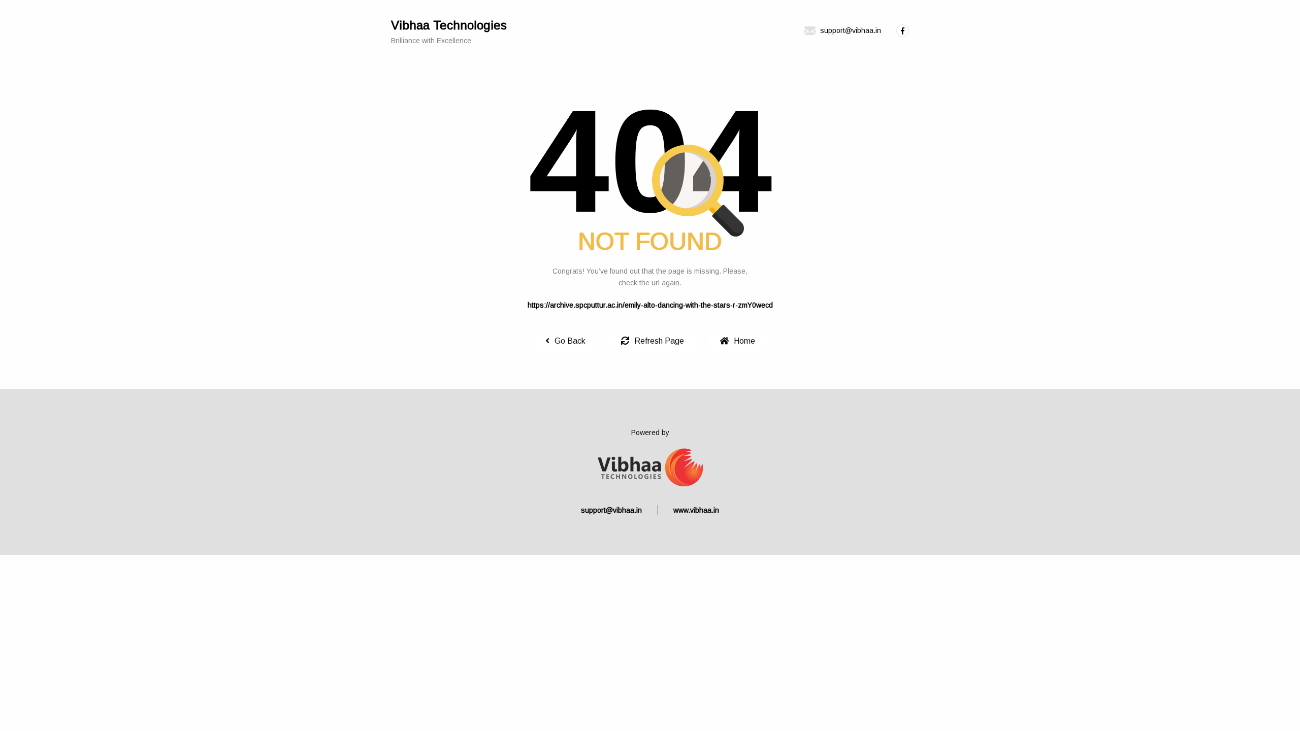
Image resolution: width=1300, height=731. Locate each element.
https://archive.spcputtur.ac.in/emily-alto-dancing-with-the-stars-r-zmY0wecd (650, 305)
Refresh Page (659, 341)
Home (744, 341)
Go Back (570, 341)
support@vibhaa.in (611, 510)
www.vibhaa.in (696, 510)
